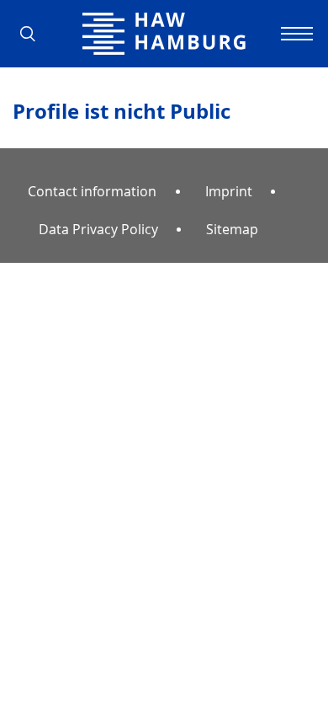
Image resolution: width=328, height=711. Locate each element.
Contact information (92, 191)
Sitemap (232, 229)
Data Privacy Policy (98, 229)
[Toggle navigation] (294, 34)
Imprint (228, 191)
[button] (34, 34)
